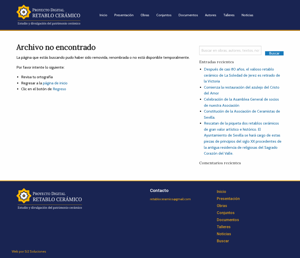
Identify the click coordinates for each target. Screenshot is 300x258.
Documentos (188, 15)
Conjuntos (164, 15)
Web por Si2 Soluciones (29, 251)
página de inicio (55, 83)
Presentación (124, 15)
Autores (210, 15)
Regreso (59, 89)
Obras (145, 15)
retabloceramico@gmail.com (170, 199)
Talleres (229, 15)
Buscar (223, 241)
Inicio (103, 15)
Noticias (247, 15)
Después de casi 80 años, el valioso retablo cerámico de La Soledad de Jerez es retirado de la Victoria (242, 75)
